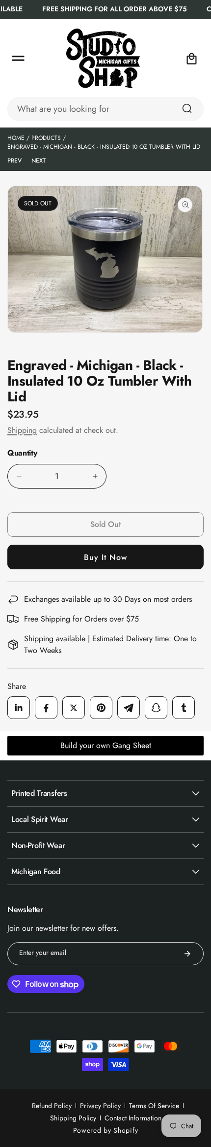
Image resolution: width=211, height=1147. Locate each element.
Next (38, 160)
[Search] (187, 108)
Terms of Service (154, 1106)
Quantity (22, 453)
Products (46, 137)
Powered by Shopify (105, 1130)
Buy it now (105, 557)
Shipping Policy (73, 1118)
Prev (14, 160)
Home (16, 137)
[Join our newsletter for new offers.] (187, 953)
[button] (18, 58)
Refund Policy (52, 1106)
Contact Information (133, 1118)
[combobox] (105, 109)
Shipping (22, 430)
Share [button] (16, 686)
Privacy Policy (100, 1106)
